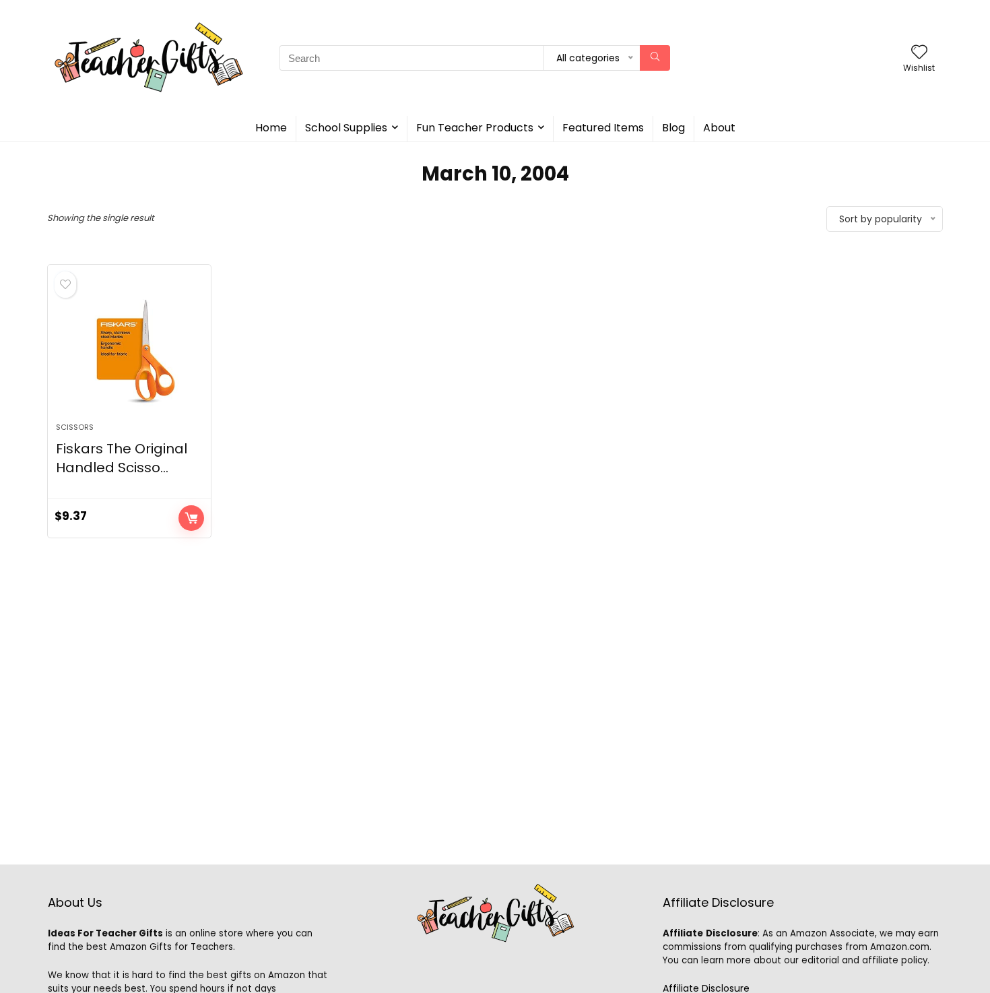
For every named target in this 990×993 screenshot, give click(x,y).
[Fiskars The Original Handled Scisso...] (129, 350)
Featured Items (603, 127)
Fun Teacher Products (474, 127)
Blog (673, 127)
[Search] (655, 58)
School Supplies (346, 127)
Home (271, 127)
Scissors (75, 427)
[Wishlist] (919, 53)
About (719, 127)
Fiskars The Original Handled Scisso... (121, 458)
